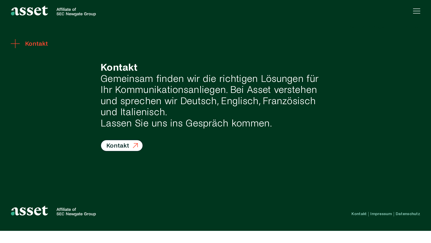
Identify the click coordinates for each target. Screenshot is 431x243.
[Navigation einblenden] (416, 11)
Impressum (381, 214)
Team (352, 27)
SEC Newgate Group (381, 27)
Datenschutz (408, 214)
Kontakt (412, 27)
